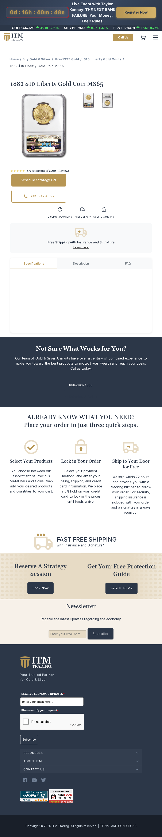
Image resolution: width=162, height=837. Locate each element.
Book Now (40, 588)
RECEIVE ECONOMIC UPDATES (43, 694)
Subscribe (29, 739)
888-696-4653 (42, 196)
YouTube (34, 780)
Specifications (34, 263)
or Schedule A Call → (81, 397)
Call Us (123, 37)
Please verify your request (40, 710)
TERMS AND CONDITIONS (118, 826)
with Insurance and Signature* (80, 545)
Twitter (43, 780)
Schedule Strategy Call (39, 180)
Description (81, 263)
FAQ (128, 263)
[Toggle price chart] (81, 28)
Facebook (24, 780)
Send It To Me (122, 588)
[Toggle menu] (156, 37)
